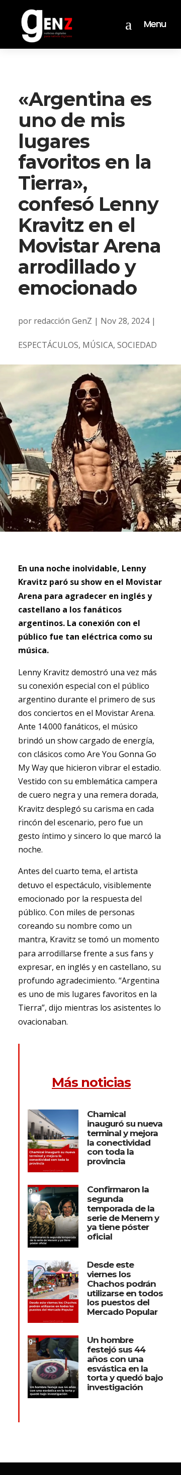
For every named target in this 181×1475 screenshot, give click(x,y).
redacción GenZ (63, 320)
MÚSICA (97, 344)
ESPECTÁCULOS (48, 344)
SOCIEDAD (137, 344)
